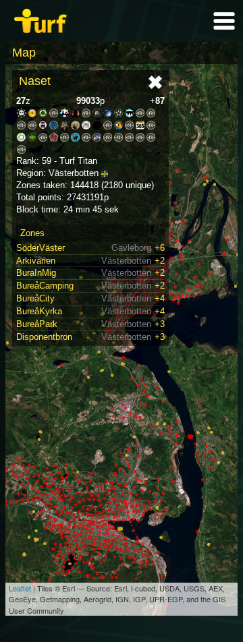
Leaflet (20, 588)
